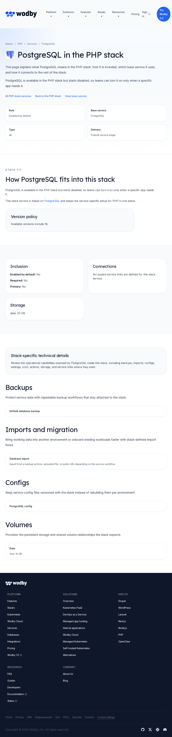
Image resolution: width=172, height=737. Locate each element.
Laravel (122, 614)
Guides (11, 680)
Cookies (89, 717)
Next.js (122, 621)
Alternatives (69, 655)
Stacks (9, 43)
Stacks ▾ (101, 14)
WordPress (124, 607)
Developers (13, 687)
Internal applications (74, 628)
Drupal (122, 601)
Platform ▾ (51, 14)
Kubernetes (13, 614)
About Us (68, 673)
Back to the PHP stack (48, 96)
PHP (20, 43)
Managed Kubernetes (75, 641)
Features (12, 601)
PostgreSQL (52, 201)
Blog (65, 680)
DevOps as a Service (75, 614)
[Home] (21, 14)
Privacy (20, 717)
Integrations (13, 641)
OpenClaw (124, 641)
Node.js (122, 628)
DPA (29, 717)
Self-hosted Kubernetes (76, 648)
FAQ (9, 673)
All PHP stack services (18, 96)
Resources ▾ (118, 14)
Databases (13, 634)
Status (10, 700)
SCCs (66, 717)
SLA (57, 717)
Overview (68, 601)
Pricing (135, 14)
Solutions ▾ (68, 14)
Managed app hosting (75, 621)
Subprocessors (43, 717)
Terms (8, 717)
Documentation (15, 694)
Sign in (144, 14)
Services (32, 43)
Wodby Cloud (15, 621)
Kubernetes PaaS (72, 607)
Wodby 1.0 (13, 655)
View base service (76, 96)
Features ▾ (86, 14)
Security (76, 717)
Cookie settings (106, 717)
